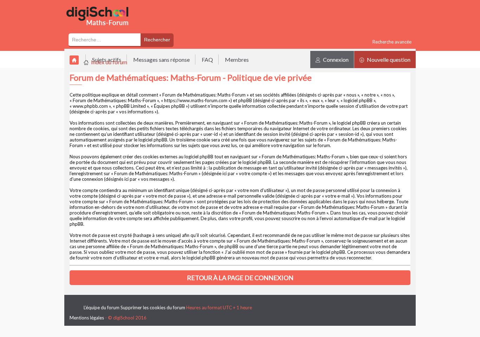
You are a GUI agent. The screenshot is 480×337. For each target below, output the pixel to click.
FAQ (207, 59)
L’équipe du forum (101, 307)
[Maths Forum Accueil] (102, 29)
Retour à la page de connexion (240, 278)
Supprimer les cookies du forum (153, 307)
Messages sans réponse (161, 59)
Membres (237, 59)
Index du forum (109, 62)
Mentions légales (87, 318)
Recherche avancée (391, 42)
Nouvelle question (388, 59)
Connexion (335, 59)
